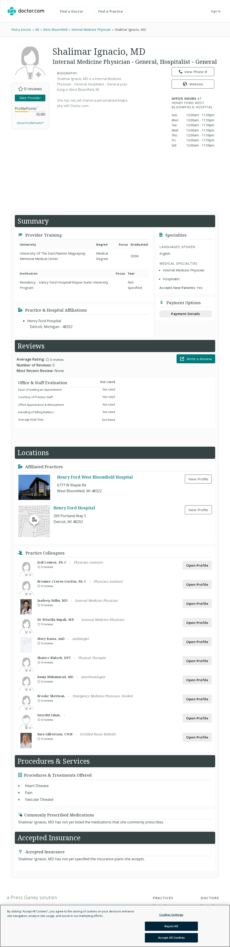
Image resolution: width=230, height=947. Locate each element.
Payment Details (185, 313)
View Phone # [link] (195, 71)
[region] (115, 926)
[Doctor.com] (26, 11)
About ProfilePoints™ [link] (30, 123)
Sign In (216, 11)
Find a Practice (110, 11)
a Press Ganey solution (32, 897)
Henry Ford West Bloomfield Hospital (95, 477)
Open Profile (197, 565)
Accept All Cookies (171, 938)
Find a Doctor (71, 11)
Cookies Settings (171, 915)
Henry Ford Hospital (74, 507)
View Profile (198, 479)
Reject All (171, 926)
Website (196, 84)
